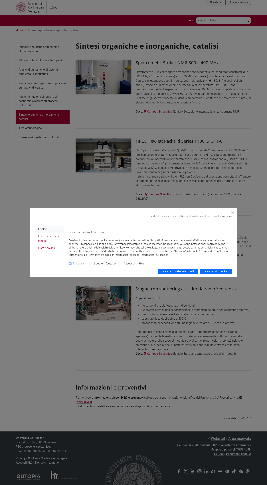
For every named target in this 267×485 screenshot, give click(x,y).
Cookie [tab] (42, 229)
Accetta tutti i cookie (215, 271)
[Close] (232, 212)
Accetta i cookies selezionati (178, 271)
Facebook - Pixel (134, 263)
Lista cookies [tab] (46, 248)
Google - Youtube (105, 263)
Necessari (79, 263)
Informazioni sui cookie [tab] (48, 238)
